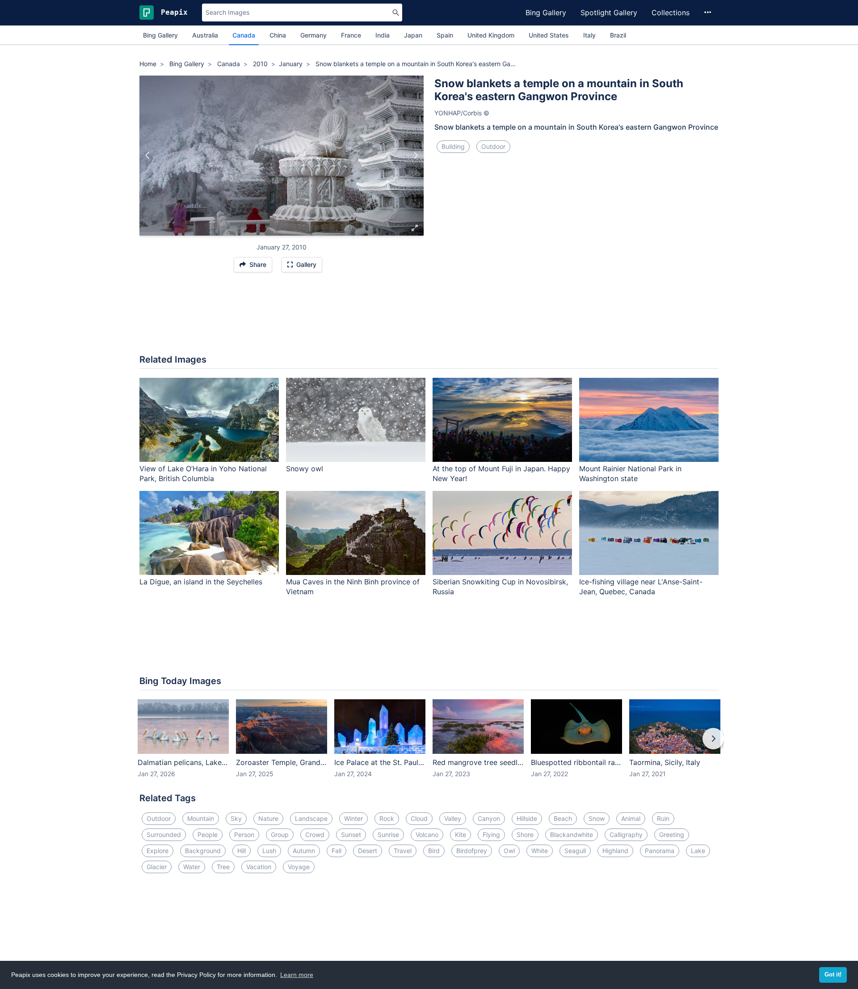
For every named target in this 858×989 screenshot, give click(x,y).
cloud (419, 818)
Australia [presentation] (205, 35)
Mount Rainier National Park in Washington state (630, 473)
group (280, 834)
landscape (311, 818)
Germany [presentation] (313, 35)
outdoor (493, 146)
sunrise (388, 834)
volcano (427, 834)
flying (491, 834)
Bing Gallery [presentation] (160, 35)
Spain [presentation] (445, 35)
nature (268, 818)
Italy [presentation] (589, 35)
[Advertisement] (429, 318)
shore (525, 834)
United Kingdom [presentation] (490, 35)
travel (403, 850)
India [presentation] (382, 35)
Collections (671, 12)
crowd (314, 834)
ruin (663, 818)
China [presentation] (277, 35)
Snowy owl (304, 468)
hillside (527, 818)
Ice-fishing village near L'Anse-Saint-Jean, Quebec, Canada (640, 586)
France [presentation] (351, 35)
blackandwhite (571, 834)
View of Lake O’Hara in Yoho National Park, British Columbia (203, 473)
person (244, 834)
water (191, 867)
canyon (489, 818)
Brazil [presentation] (618, 35)
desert (367, 850)
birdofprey (471, 850)
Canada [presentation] (243, 35)
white (539, 850)
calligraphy (626, 834)
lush (269, 850)
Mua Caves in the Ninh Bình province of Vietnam (353, 586)
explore (157, 850)
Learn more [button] (296, 974)
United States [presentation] (549, 35)
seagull (575, 850)
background (203, 850)
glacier (157, 867)
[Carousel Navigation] (429, 744)
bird (434, 850)
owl (509, 850)
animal (630, 818)
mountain (200, 818)
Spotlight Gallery (608, 12)
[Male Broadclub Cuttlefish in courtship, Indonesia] (147, 155)
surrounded (164, 834)
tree (223, 867)
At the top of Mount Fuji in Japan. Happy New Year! (501, 473)
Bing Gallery (546, 12)
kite (460, 834)
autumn (304, 850)
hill (241, 850)
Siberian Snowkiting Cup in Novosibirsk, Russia (500, 586)
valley (452, 818)
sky (236, 818)
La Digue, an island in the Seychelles (200, 581)
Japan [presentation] (413, 35)
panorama (659, 850)
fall (336, 850)
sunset (351, 834)
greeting (671, 834)
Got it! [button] (832, 975)
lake (698, 850)
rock (386, 818)
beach (563, 818)
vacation (258, 867)
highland (615, 850)
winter (353, 818)
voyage (299, 867)
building (453, 146)
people (208, 834)
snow (597, 818)
